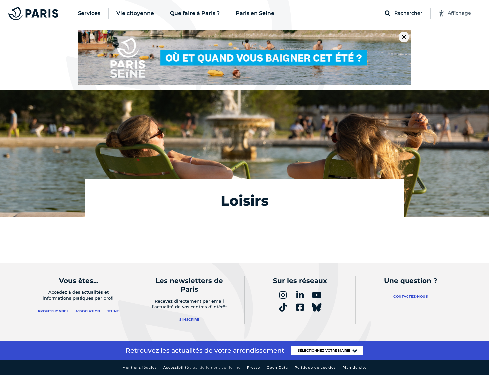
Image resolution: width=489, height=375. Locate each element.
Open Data (277, 367)
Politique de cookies (315, 367)
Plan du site (354, 367)
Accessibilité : (202, 367)
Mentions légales (139, 367)
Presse (253, 367)
